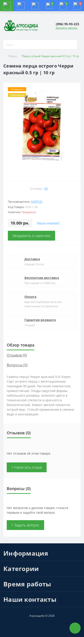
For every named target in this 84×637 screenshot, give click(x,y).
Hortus (36, 202)
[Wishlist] (65, 188)
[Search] (74, 44)
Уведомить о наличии (31, 235)
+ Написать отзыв (26, 467)
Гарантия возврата (40, 320)
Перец (12, 56)
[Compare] (76, 188)
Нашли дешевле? (48, 223)
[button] (35, 5)
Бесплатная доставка (41, 278)
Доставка (32, 259)
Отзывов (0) (17, 355)
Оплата (30, 297)
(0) (46, 188)
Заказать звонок (66, 28)
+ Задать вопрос (25, 525)
